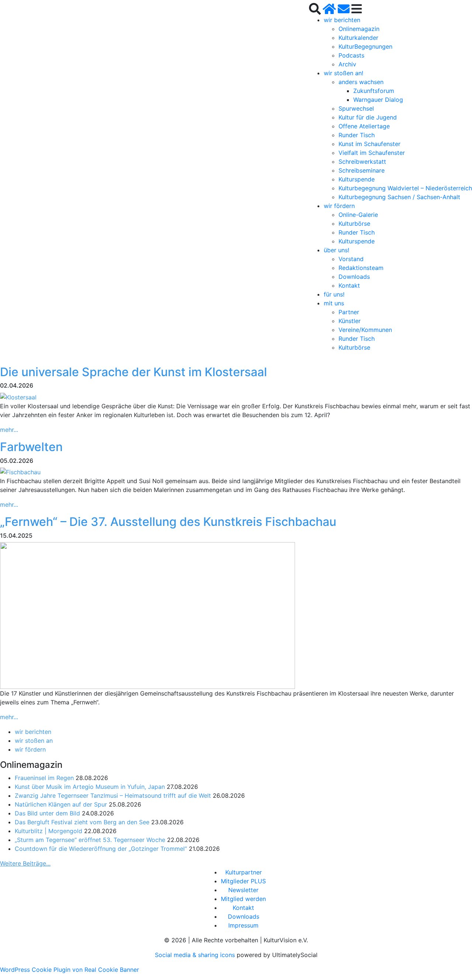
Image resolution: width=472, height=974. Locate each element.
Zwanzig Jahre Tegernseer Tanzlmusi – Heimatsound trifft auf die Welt (113, 795)
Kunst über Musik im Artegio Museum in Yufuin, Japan (90, 786)
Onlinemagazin (359, 28)
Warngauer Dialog (378, 99)
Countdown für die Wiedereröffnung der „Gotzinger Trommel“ (101, 848)
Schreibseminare (362, 170)
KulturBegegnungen (365, 46)
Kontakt (349, 285)
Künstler (350, 321)
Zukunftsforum (373, 90)
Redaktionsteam (361, 267)
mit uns (334, 303)
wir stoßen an (34, 740)
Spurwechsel (356, 108)
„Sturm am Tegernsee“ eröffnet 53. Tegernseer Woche (90, 839)
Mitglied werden (243, 898)
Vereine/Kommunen (365, 329)
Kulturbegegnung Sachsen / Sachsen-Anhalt (399, 197)
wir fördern (339, 205)
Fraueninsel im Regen (44, 777)
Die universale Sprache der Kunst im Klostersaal (133, 372)
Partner (349, 312)
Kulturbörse (354, 223)
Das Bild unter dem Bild (47, 813)
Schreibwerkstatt (362, 161)
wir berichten (342, 20)
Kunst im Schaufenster (369, 144)
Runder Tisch (357, 135)
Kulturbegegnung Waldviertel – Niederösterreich (405, 188)
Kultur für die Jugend (368, 117)
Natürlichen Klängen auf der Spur (61, 804)
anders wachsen (361, 82)
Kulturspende (357, 179)
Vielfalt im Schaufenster (372, 152)
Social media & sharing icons (196, 955)
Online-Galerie (358, 214)
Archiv (347, 64)
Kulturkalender (358, 37)
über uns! (336, 250)
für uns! (334, 294)
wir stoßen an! (343, 73)
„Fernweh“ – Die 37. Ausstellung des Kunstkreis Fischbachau (168, 521)
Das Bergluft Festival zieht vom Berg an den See (82, 822)
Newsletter (243, 890)
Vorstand (351, 259)
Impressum (243, 925)
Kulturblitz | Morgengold (48, 831)
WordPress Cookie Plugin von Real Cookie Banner (69, 969)
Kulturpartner (243, 872)
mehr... (9, 429)
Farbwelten (31, 447)
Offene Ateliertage (364, 126)
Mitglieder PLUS (243, 881)
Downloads (354, 276)
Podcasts (351, 55)
